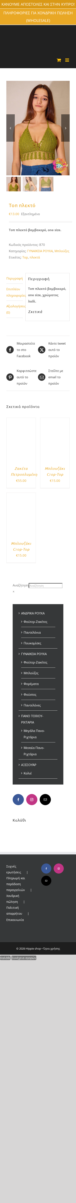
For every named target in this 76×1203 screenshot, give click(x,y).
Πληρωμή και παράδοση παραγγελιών (15, 884)
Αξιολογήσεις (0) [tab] (14, 309)
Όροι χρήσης (51, 948)
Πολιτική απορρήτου (14, 910)
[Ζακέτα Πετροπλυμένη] (21, 421)
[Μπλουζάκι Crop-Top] (54, 421)
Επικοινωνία (15, 920)
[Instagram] (31, 799)
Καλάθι (5, 958)
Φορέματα (31, 684)
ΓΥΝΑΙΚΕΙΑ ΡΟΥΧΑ (40, 251)
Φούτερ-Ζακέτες (35, 621)
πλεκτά (35, 257)
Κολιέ (28, 773)
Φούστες (30, 694)
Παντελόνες (32, 705)
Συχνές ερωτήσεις (13, 869)
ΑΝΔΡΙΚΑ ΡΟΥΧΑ (33, 613)
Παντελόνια (32, 632)
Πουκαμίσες (32, 643)
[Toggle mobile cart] (59, 60)
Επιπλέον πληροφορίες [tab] (14, 292)
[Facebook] (18, 799)
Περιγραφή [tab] (14, 278)
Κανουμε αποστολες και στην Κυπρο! (38, 4)
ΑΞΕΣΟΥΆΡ (28, 765)
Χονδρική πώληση (12, 899)
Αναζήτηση (21, 585)
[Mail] (45, 799)
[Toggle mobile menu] (67, 60)
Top (25, 257)
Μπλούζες (61, 251)
